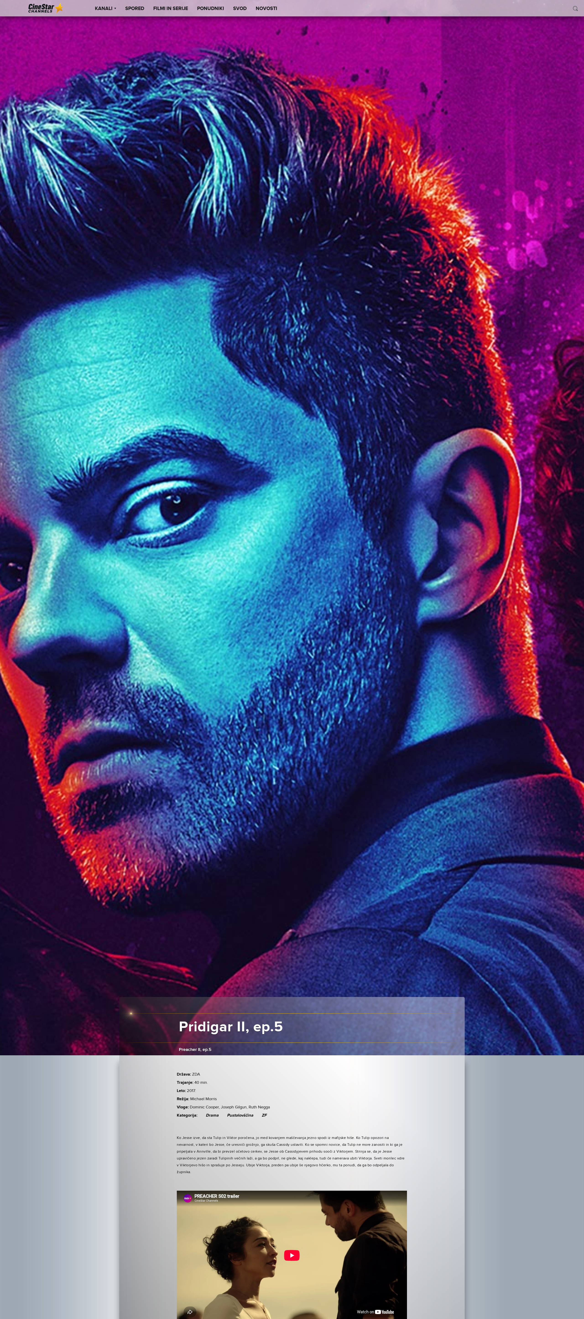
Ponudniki (210, 9)
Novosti (266, 9)
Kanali (103, 9)
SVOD (240, 9)
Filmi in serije (170, 9)
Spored (134, 9)
